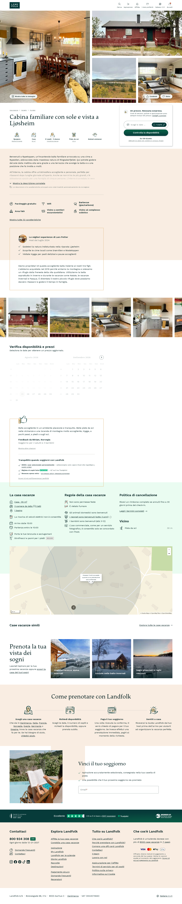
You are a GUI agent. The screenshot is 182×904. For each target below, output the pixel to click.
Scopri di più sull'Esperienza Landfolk (33, 478)
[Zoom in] (169, 549)
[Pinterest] (19, 861)
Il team (95, 854)
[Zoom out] (169, 553)
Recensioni (56, 879)
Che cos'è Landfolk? (102, 839)
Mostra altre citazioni (27, 448)
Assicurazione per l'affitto (105, 863)
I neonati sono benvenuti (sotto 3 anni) (89, 517)
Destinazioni (57, 866)
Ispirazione (128, 7)
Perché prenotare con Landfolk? (108, 842)
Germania (36, 726)
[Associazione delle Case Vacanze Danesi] (164, 816)
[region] (91, 580)
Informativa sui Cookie (103, 874)
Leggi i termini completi (132, 511)
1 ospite (159, 125)
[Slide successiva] (172, 630)
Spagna (14, 729)
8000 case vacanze (149, 842)
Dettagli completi (159, 116)
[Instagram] (11, 861)
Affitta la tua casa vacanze (64, 839)
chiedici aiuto (28, 735)
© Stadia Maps (144, 613)
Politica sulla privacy (102, 870)
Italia (35, 723)
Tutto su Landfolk (106, 831)
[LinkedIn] (28, 861)
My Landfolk (57, 851)
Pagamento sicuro (60, 872)
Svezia (27, 726)
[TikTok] (24, 861)
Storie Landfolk (59, 859)
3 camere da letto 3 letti (27, 506)
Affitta (137, 7)
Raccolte (55, 863)
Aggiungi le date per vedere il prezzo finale (146, 141)
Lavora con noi (99, 857)
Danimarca (25, 723)
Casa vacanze (14, 110)
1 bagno (18, 510)
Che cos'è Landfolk (148, 831)
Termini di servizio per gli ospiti (108, 866)
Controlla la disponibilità (146, 132)
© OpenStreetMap (166, 613)
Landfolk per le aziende (63, 855)
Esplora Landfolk (64, 831)
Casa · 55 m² (20, 502)
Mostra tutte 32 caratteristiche (25, 219)
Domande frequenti (25, 850)
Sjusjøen (32, 110)
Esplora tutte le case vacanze (154, 625)
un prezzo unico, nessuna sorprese (55, 473)
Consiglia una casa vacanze (65, 842)
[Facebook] (15, 861)
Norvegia (24, 110)
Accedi (169, 7)
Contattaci (20, 854)
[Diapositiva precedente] (9, 630)
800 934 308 (19, 839)
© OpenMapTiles (155, 613)
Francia (42, 723)
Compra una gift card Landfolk (108, 846)
